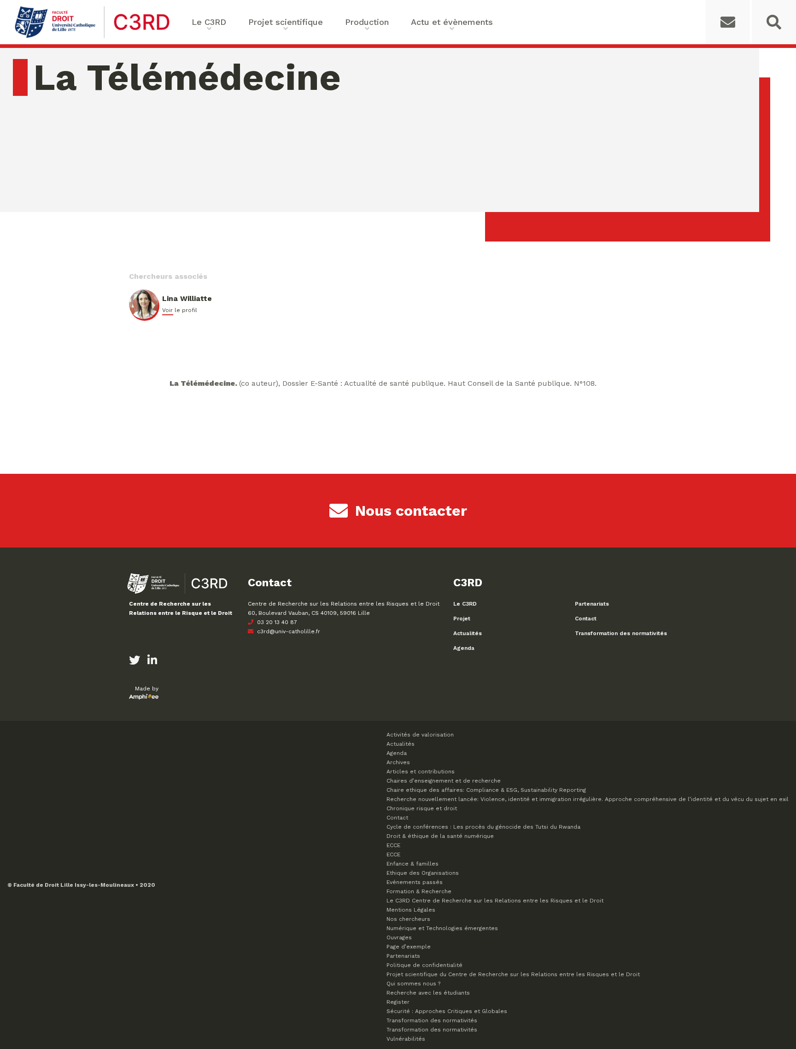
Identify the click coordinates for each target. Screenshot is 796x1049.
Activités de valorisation (420, 734)
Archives (398, 762)
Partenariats (592, 604)
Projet (461, 618)
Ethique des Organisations (422, 873)
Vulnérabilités (405, 1039)
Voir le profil (179, 310)
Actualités (467, 633)
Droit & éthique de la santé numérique (440, 836)
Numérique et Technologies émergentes (442, 928)
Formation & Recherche (418, 891)
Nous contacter (411, 510)
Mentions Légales (410, 910)
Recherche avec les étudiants (428, 993)
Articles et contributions (420, 771)
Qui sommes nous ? (413, 983)
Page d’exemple (408, 946)
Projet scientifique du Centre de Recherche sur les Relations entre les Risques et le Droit (513, 974)
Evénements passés (414, 882)
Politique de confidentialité (424, 965)
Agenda (463, 648)
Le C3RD (465, 604)
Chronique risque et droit (421, 808)
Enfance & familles (412, 863)
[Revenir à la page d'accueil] (92, 37)
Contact (586, 618)
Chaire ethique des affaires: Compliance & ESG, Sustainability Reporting (486, 790)
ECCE (393, 845)
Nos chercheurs (408, 919)
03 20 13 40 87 (276, 622)
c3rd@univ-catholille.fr (287, 631)
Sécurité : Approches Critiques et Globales (446, 1011)
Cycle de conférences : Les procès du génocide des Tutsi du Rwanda (483, 827)
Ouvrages (399, 937)
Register (398, 1002)
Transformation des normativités (621, 633)
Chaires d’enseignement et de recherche (443, 781)
